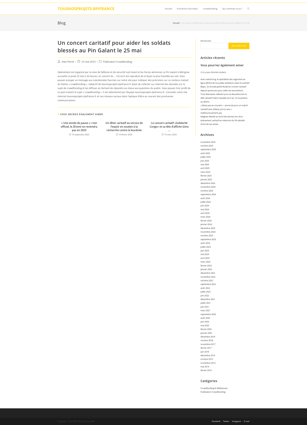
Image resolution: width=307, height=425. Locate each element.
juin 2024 (205, 205)
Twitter (226, 421)
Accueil (176, 22)
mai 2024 (205, 209)
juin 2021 (205, 306)
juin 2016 (205, 351)
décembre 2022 (208, 272)
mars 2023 (205, 261)
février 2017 (206, 347)
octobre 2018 (207, 340)
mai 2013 (205, 366)
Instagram (236, 421)
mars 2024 (205, 216)
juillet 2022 (206, 291)
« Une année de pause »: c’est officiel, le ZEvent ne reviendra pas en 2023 (79, 126)
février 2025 (206, 175)
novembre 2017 (208, 344)
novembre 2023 (208, 231)
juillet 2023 (206, 246)
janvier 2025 (206, 179)
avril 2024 (205, 213)
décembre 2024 (208, 183)
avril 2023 (205, 258)
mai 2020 (205, 325)
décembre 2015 (208, 355)
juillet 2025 (206, 156)
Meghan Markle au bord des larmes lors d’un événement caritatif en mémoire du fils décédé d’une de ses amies (223, 120)
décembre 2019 (208, 336)
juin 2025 (205, 160)
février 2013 (206, 370)
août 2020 (205, 317)
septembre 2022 (208, 284)
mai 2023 (205, 254)
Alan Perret (68, 61)
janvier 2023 (206, 269)
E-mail (246, 421)
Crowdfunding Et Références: (214, 388)
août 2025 (205, 153)
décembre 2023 (208, 228)
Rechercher (206, 40)
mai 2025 (205, 164)
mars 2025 (205, 171)
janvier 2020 (206, 333)
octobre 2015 (207, 359)
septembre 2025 (208, 149)
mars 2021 (205, 310)
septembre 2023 (208, 239)
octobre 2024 (207, 190)
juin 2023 (205, 250)
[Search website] (248, 9)
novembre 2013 (208, 362)
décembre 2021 (208, 299)
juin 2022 (205, 295)
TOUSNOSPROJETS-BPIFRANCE (86, 8)
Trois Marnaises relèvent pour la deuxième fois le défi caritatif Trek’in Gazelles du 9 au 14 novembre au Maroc (224, 98)
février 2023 (206, 265)
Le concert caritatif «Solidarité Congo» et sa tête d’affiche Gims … (169, 126)
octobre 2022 (207, 280)
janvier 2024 (206, 224)
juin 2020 (205, 321)
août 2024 (205, 198)
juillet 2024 (206, 201)
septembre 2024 (208, 194)
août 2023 (205, 243)
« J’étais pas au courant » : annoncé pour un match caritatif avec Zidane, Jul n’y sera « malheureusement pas (224, 109)
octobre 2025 (207, 145)
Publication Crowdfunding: (117, 61)
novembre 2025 (208, 142)
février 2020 (206, 329)
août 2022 (205, 288)
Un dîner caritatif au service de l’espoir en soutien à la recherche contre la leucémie (124, 126)
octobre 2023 (207, 235)
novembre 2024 (208, 186)
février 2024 (206, 220)
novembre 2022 (208, 276)
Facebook (216, 421)
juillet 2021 (206, 302)
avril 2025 (205, 168)
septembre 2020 (208, 314)
